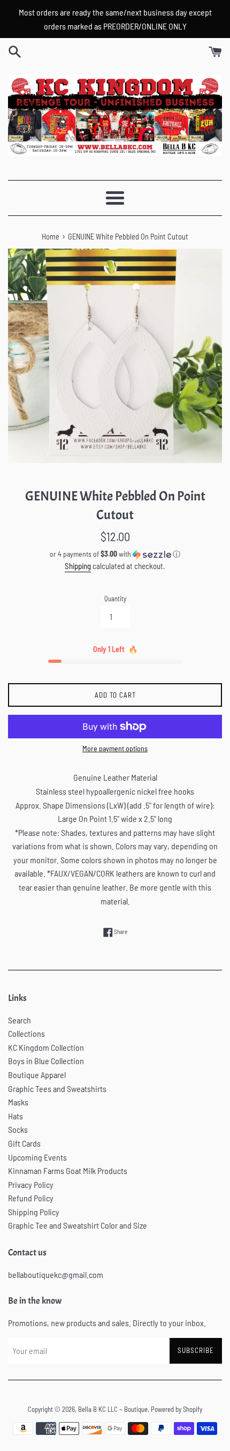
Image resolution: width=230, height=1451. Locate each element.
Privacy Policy (30, 1184)
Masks (18, 1102)
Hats (15, 1116)
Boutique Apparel (37, 1074)
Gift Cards (24, 1143)
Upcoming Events (37, 1157)
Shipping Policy (33, 1212)
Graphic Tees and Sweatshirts (57, 1088)
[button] (115, 554)
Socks (18, 1129)
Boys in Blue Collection (46, 1061)
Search (19, 1020)
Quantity (115, 598)
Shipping (78, 566)
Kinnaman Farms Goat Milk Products (67, 1170)
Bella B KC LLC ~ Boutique (113, 1409)
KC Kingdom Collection (46, 1047)
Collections (26, 1033)
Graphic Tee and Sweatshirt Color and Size (77, 1225)
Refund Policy (30, 1198)
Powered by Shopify (176, 1409)
